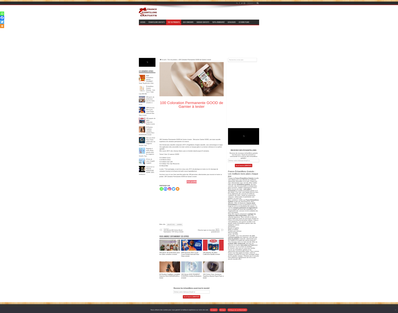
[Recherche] (257, 3)
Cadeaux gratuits (203, 22)
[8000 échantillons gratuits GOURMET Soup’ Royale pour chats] (142, 80)
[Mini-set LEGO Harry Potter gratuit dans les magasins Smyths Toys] (142, 143)
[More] (177, 189)
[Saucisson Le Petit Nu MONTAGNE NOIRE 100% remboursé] (142, 171)
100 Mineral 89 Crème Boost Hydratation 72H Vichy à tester (174, 230)
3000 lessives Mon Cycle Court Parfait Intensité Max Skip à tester (190, 254)
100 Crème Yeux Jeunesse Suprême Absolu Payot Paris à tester (213, 276)
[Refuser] (395, 310)
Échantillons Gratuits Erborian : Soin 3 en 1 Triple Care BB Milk (147, 90)
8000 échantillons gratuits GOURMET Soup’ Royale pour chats (146, 79)
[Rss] (237, 3)
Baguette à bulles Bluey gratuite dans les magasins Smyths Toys (146, 152)
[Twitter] (242, 3)
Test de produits (174, 22)
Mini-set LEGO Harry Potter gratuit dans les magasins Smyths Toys (147, 141)
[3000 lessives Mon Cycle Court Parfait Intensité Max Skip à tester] (191, 250)
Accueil (142, 22)
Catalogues (232, 22)
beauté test (171, 224)
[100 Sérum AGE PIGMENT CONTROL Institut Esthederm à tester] (191, 272)
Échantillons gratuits (157, 22)
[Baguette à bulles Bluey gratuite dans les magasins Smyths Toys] (142, 153)
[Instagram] (169, 189)
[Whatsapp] (161, 189)
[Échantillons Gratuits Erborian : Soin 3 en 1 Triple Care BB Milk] (142, 91)
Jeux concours (188, 22)
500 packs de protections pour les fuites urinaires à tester (169, 253)
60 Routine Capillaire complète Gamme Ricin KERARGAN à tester (169, 276)
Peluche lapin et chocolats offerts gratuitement (209, 230)
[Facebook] (239, 3)
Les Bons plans (244, 22)
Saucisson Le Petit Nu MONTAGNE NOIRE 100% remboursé (146, 170)
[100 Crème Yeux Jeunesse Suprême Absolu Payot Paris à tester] (213, 272)
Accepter (214, 310)
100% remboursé (218, 22)
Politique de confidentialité (237, 310)
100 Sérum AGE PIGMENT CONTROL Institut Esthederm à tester (191, 276)
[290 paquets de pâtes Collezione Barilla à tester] (213, 250)
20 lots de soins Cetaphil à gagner (150, 161)
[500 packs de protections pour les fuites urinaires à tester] (169, 250)
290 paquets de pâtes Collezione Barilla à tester (211, 253)
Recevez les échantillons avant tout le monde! (192, 288)
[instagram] (244, 3)
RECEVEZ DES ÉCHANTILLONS (243, 150)
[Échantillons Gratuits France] (148, 15)
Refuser (222, 310)
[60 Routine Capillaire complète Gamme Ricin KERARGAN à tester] (169, 272)
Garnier (184, 139)
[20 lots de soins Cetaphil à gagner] (142, 164)
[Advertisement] (199, 43)
